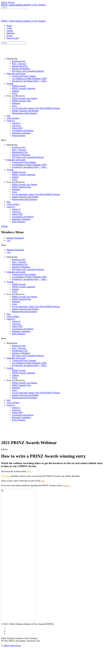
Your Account (13, 38)
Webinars (16, 103)
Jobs (8, 115)
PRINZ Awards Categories (23, 88)
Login (9, 28)
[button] (52, 140)
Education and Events (16, 73)
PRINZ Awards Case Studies (24, 98)
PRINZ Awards (19, 86)
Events (9, 35)
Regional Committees (21, 133)
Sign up (11, 2)
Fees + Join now (19, 63)
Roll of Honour (18, 135)
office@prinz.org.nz (12, 645)
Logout (10, 30)
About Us (11, 120)
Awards (10, 83)
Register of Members (21, 68)
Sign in (4, 2)
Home (9, 25)
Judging (15, 91)
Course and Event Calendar (24, 76)
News (14, 106)
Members (11, 33)
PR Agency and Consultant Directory (28, 71)
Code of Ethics (13, 118)
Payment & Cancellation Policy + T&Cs (29, 81)
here (28, 471)
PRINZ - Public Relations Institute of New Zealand (23, 5)
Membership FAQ (20, 66)
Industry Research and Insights (25, 111)
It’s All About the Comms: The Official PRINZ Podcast (36, 108)
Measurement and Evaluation (24, 113)
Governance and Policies (22, 130)
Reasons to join (18, 61)
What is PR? (17, 128)
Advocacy (16, 125)
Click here (5, 476)
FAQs (14, 93)
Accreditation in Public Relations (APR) (29, 78)
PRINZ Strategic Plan (21, 101)
